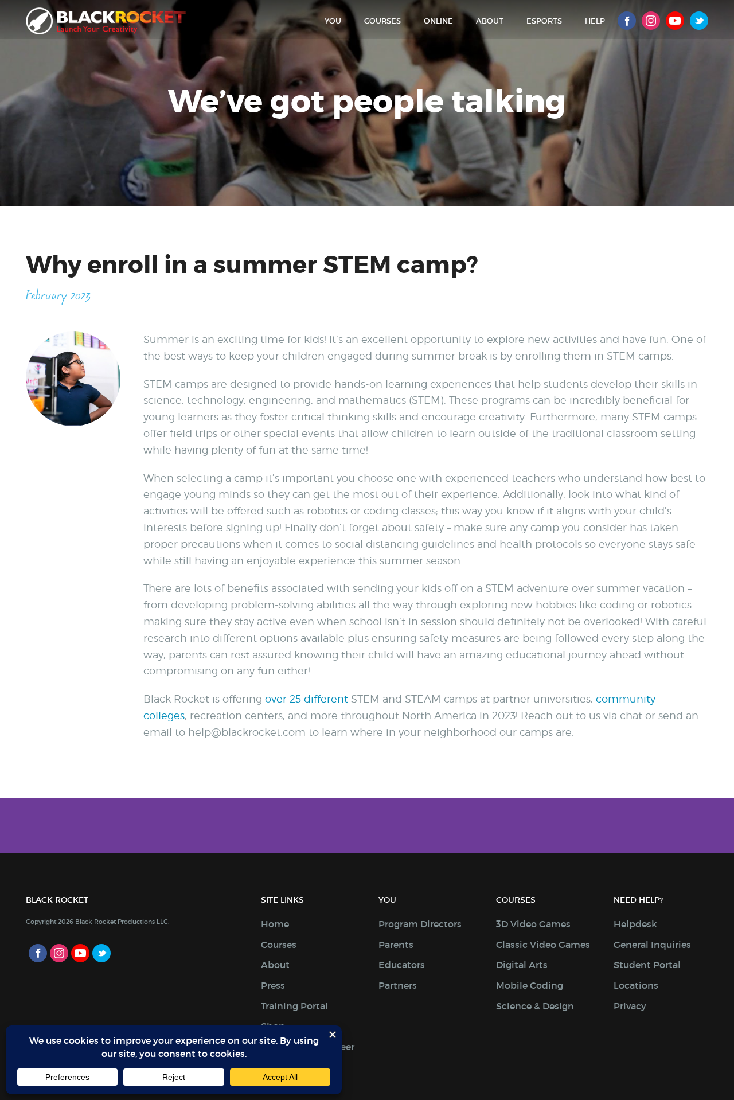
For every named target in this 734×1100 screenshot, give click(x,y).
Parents (395, 944)
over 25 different (306, 699)
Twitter (699, 20)
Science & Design (535, 1006)
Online (438, 21)
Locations (636, 985)
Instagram (651, 20)
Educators (401, 964)
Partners (397, 985)
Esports (544, 21)
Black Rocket (106, 20)
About (489, 21)
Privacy (630, 1006)
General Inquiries (652, 944)
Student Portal (647, 964)
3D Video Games (533, 924)
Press (273, 985)
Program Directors (420, 924)
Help (595, 21)
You (333, 21)
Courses (382, 21)
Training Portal (294, 1006)
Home (275, 924)
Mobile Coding (529, 985)
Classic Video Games (543, 944)
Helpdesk (635, 924)
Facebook (627, 20)
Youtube (675, 20)
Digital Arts (522, 964)
